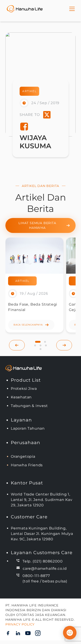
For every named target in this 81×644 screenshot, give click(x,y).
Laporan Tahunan (28, 428)
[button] (37, 342)
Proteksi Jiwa (24, 388)
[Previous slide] (17, 345)
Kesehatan (21, 397)
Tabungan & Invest (29, 406)
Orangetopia (23, 456)
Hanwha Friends (27, 465)
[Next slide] (64, 345)
